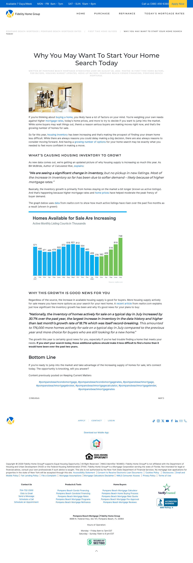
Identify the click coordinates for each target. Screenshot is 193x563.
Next (160, 398)
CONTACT (97, 421)
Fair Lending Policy (29, 475)
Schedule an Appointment (26, 502)
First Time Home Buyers (149, 71)
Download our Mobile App (96, 432)
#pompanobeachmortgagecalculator (96, 385)
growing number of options (90, 141)
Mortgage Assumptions (70, 475)
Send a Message (26, 496)
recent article (124, 303)
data (57, 202)
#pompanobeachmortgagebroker (55, 385)
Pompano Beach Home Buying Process (120, 493)
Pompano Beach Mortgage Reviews (120, 502)
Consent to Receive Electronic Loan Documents (120, 472)
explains (78, 165)
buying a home (64, 117)
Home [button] (81, 13)
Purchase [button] (102, 13)
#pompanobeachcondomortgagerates (100, 381)
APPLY (81, 421)
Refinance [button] (127, 13)
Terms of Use (165, 475)
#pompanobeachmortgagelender (137, 385)
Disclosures (168, 472)
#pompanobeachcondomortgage (58, 381)
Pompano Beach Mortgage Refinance (73, 502)
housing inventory (57, 134)
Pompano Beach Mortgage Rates (73, 496)
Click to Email (26, 493)
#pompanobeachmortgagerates (96, 389)
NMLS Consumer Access (128, 475)
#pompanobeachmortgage (138, 381)
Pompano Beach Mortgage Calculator (120, 490)
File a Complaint (49, 475)
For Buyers (37, 73)
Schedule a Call (26, 499)
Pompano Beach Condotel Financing (73, 493)
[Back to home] (23, 14)
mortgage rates (54, 120)
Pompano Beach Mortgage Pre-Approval (120, 499)
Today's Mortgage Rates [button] (165, 13)
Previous (34, 398)
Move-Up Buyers (88, 73)
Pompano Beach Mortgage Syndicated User (70, 71)
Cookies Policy (153, 472)
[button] (96, 550)
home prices (102, 192)
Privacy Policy (149, 475)
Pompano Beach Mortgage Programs (73, 499)
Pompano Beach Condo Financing (121, 73)
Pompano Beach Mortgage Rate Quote (120, 496)
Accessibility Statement (84, 472)
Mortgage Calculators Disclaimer (99, 475)
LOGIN (111, 421)
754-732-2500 (26, 490)
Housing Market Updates (61, 73)
